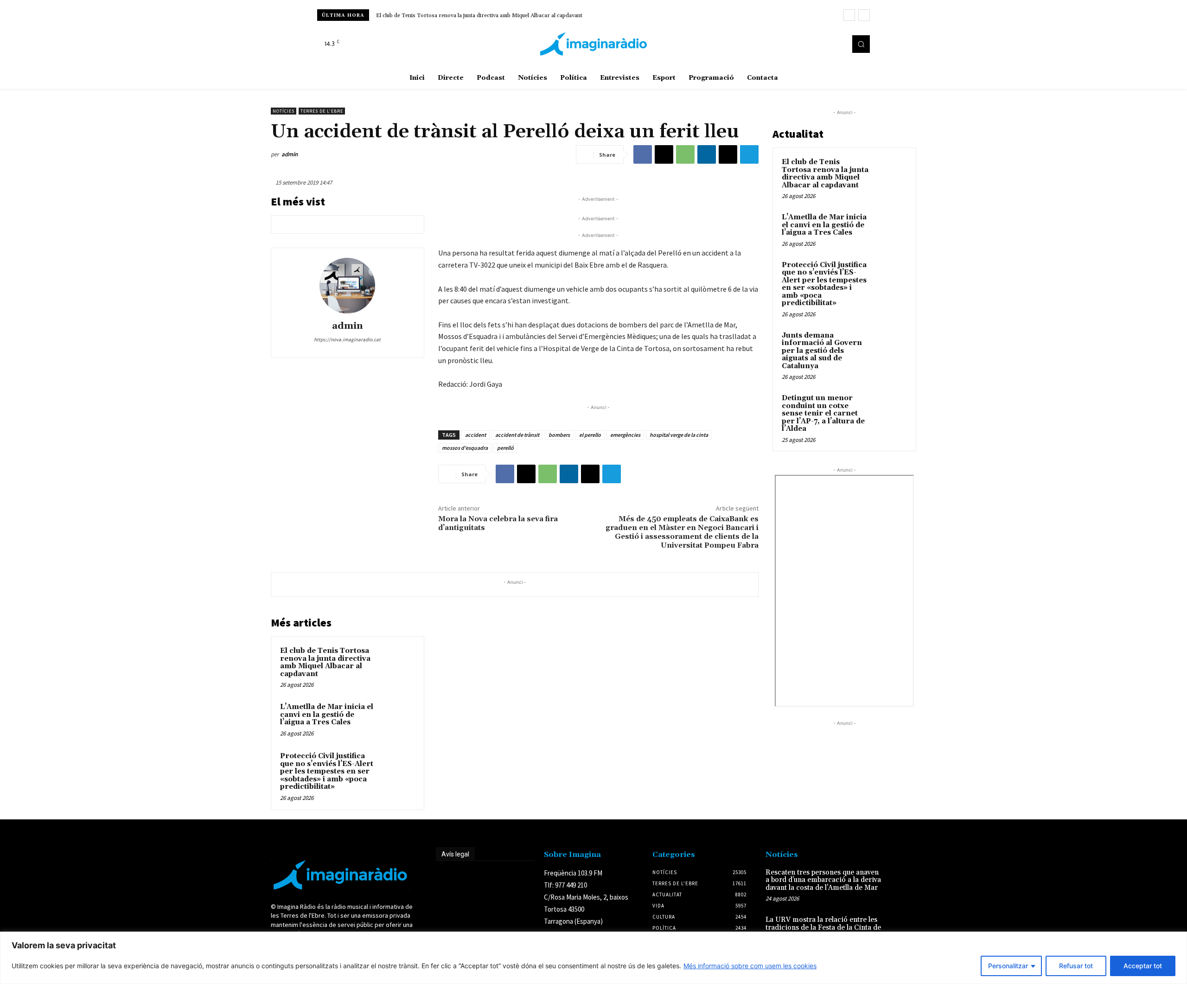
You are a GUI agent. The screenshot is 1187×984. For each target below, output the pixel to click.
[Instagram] (823, 44)
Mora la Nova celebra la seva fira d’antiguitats (498, 523)
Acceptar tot (1142, 966)
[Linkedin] (706, 154)
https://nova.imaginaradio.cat (347, 339)
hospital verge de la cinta (679, 434)
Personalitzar (1008, 966)
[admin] (347, 285)
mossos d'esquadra (465, 447)
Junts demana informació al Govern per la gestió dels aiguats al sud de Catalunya (822, 351)
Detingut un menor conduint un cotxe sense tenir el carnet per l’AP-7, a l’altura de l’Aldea (823, 413)
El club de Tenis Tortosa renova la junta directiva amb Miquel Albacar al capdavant (479, 15)
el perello (590, 434)
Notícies (283, 111)
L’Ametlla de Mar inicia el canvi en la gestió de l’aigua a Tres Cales (326, 715)
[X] (836, 44)
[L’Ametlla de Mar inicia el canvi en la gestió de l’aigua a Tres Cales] (397, 719)
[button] (861, 44)
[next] (864, 15)
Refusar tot (1076, 966)
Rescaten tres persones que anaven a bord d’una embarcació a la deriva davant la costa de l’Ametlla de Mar (823, 880)
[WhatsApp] (685, 154)
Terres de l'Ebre (321, 111)
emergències (625, 434)
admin (289, 154)
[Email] (728, 154)
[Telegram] (749, 154)
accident (475, 434)
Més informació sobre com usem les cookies (750, 966)
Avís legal (455, 854)
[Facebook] (810, 44)
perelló (505, 447)
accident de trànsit (517, 434)
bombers (559, 434)
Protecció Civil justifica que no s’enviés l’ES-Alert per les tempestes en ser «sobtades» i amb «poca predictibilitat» (326, 771)
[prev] (849, 15)
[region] (593, 958)
